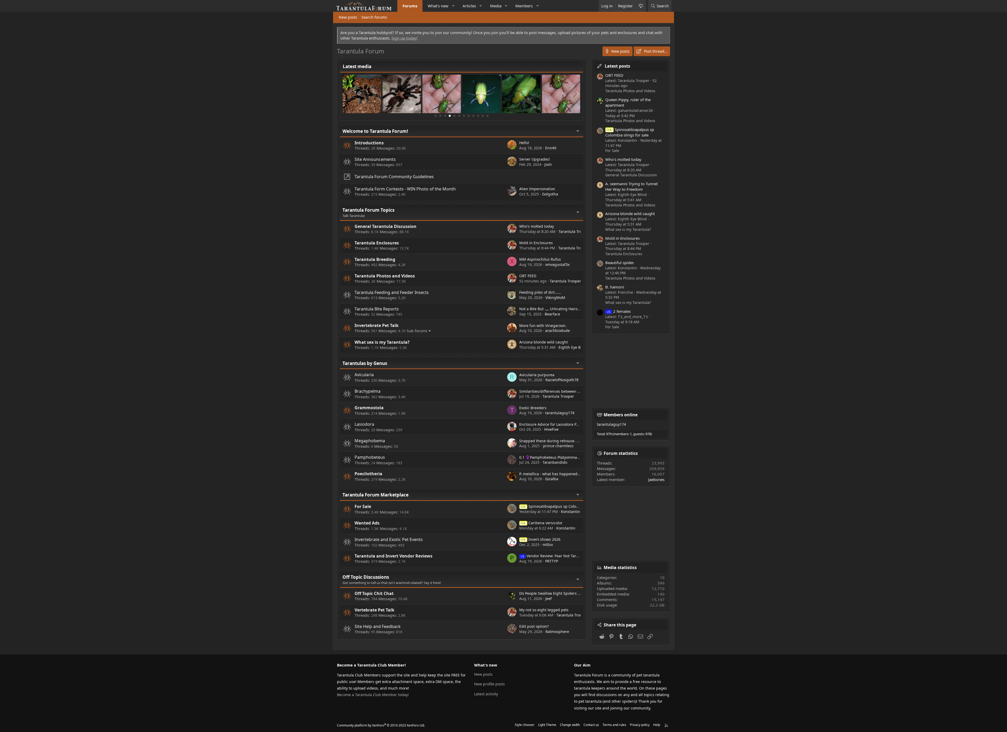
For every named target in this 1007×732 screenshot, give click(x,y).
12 (487, 116)
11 (483, 116)
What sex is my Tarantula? (382, 342)
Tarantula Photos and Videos (385, 276)
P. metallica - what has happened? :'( (551, 473)
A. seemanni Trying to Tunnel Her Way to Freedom (631, 186)
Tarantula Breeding (375, 259)
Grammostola (369, 408)
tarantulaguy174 (559, 412)
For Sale (363, 506)
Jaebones (656, 479)
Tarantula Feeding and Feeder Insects (392, 292)
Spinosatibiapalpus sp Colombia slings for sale (566, 506)
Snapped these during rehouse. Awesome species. (563, 440)
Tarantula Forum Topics (368, 210)
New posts (348, 17)
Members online (621, 415)
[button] (453, 6)
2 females (619, 311)
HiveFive (551, 429)
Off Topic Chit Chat (374, 593)
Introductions (369, 143)
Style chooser (524, 725)
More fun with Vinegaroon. (542, 325)
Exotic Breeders (533, 407)
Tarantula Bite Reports (377, 309)
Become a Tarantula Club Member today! (373, 694)
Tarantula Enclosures (377, 243)
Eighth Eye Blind (573, 347)
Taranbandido (555, 462)
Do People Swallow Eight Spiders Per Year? (556, 593)
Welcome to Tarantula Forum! (375, 131)
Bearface (552, 314)
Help (656, 725)
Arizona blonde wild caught (543, 342)
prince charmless (558, 445)
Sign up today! (404, 38)
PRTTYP (551, 561)
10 (478, 116)
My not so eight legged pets (544, 609)
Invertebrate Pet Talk (377, 325)
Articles (469, 5)
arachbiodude (557, 330)
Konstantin (570, 511)
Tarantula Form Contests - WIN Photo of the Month (405, 189)
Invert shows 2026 (540, 539)
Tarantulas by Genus (364, 363)
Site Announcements (375, 159)
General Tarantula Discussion (385, 226)
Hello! (524, 142)
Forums (410, 5)
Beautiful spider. (619, 262)
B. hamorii (614, 286)
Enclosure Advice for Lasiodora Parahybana (557, 424)
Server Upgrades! (534, 159)
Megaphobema (370, 441)
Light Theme (547, 725)
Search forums (374, 17)
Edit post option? (534, 626)
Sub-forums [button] (417, 330)
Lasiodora (364, 424)
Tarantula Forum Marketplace (375, 495)
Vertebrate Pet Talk (374, 610)
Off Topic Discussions (365, 577)
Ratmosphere (557, 631)
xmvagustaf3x (557, 264)
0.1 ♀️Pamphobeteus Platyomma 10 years (556, 457)
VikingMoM (555, 297)
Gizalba (551, 478)
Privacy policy (640, 725)
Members (524, 5)
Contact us (591, 725)
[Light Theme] (640, 6)
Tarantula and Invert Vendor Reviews (393, 556)
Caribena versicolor (542, 522)
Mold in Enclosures (536, 242)
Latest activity (486, 693)
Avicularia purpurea (536, 374)
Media (495, 5)
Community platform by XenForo (381, 725)
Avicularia (364, 375)
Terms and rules (614, 725)
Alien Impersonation (537, 188)
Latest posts (617, 66)
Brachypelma (368, 391)
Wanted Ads (367, 523)
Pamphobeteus (370, 457)
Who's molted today (536, 226)
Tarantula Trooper (574, 231)
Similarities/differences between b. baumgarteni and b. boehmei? (577, 391)
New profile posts (489, 683)
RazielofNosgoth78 (562, 379)
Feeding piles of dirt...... (540, 292)
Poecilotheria (368, 474)
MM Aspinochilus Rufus (540, 259)
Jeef (548, 598)
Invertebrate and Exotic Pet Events (389, 539)
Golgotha (550, 194)
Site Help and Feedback (378, 626)
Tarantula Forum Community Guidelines (394, 176)
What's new (438, 5)
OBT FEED (527, 275)
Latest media (357, 66)
